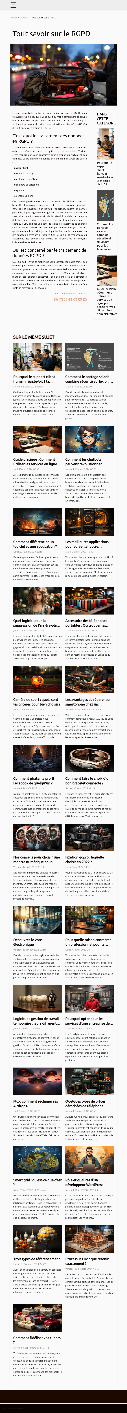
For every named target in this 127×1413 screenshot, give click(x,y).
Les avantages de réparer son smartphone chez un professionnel (88, 704)
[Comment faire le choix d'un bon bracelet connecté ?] (89, 758)
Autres (23, 17)
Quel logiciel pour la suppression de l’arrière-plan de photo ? (36, 625)
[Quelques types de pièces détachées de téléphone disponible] (89, 1081)
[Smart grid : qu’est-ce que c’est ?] (37, 1160)
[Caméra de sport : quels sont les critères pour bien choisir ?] (37, 679)
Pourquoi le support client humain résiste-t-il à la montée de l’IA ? (105, 173)
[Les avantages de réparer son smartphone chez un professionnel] (89, 679)
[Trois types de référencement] (37, 1239)
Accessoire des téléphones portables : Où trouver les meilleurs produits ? (86, 625)
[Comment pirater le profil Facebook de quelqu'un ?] (37, 758)
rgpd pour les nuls (66, 151)
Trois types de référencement (36, 1259)
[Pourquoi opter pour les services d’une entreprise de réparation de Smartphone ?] (89, 998)
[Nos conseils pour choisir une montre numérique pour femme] (37, 837)
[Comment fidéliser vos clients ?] (37, 1317)
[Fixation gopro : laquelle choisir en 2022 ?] (89, 837)
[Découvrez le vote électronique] (37, 919)
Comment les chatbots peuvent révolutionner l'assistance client (83, 464)
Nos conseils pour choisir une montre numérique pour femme (36, 861)
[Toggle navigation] (13, 5)
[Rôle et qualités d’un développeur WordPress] (89, 1160)
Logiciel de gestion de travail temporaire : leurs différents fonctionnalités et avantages (36, 1023)
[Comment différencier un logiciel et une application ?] (37, 522)
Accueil (13, 17)
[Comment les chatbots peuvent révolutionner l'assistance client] (89, 439)
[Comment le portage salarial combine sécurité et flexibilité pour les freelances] (105, 205)
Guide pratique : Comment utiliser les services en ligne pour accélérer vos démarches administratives (107, 301)
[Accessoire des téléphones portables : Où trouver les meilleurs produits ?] (89, 600)
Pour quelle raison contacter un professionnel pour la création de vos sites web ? (88, 944)
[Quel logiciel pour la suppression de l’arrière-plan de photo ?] (37, 600)
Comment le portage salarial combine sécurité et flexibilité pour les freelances (105, 236)
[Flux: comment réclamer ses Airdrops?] (37, 1081)
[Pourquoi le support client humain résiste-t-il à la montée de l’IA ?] (105, 144)
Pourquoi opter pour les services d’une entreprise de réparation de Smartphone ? (87, 1023)
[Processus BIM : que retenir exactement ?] (89, 1239)
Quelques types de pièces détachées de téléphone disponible (85, 1105)
